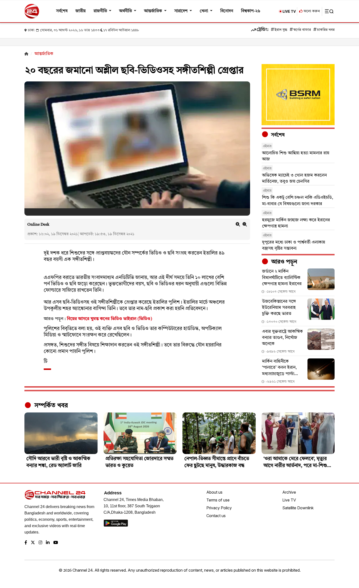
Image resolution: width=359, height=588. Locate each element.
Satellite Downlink (298, 507)
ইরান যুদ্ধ (281, 30)
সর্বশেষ (62, 11)
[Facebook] (25, 543)
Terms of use (218, 500)
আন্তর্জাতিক (153, 11)
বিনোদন (226, 11)
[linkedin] (48, 543)
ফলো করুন (311, 11)
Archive (289, 492)
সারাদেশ (181, 11)
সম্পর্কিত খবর (50, 405)
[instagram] (40, 543)
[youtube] (55, 543)
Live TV (289, 500)
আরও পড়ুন (283, 262)
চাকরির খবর (326, 30)
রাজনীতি (101, 11)
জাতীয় (80, 11)
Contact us (216, 515)
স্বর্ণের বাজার (302, 30)
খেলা (204, 11)
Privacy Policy (219, 507)
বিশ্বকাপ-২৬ (250, 11)
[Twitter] (33, 543)
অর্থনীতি (126, 11)
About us (214, 492)
